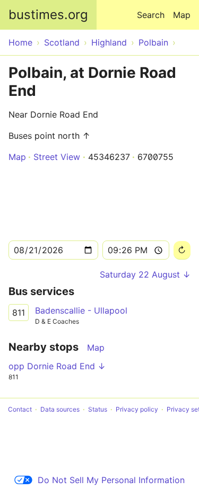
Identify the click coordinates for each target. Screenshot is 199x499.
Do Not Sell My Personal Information (111, 480)
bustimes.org (48, 14)
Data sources (60, 409)
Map (182, 15)
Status (97, 409)
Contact (20, 409)
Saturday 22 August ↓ (145, 274)
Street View (56, 157)
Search (151, 15)
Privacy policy (137, 409)
